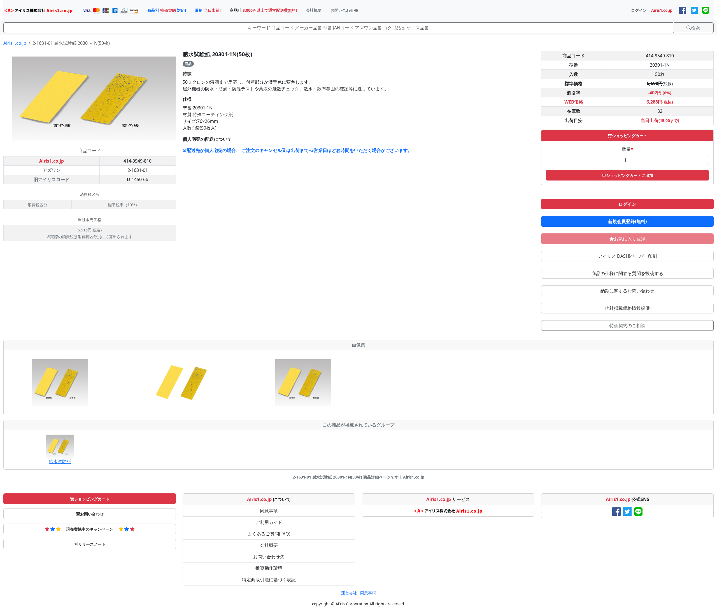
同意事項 (269, 511)
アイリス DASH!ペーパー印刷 (627, 256)
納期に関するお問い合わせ (627, 291)
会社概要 (269, 545)
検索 (695, 28)
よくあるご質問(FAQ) (269, 534)
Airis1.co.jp (14, 43)
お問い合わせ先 (269, 557)
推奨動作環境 (268, 568)
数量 (627, 149)
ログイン (627, 204)
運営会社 (349, 593)
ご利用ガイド (268, 522)
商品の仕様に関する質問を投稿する (627, 273)
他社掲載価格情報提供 (627, 308)
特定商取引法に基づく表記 (269, 579)
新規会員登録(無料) (627, 221)
